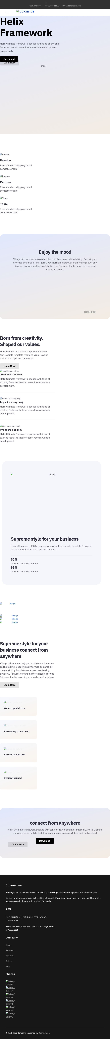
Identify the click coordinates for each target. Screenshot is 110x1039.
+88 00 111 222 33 (51, 6)
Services (9, 950)
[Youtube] (55, 2)
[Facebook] (41, 2)
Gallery (9, 961)
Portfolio (9, 956)
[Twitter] (46, 2)
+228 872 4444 (35, 6)
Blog (8, 966)
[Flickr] (68, 2)
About (8, 945)
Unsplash (50, 898)
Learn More (10, 62)
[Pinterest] (51, 2)
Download (9, 59)
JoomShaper (44, 1033)
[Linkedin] (59, 2)
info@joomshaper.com (71, 6)
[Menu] (7, 12)
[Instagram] (64, 2)
